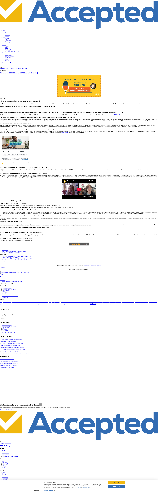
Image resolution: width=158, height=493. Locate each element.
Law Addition (5, 293)
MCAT (1, 274)
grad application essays (55, 302)
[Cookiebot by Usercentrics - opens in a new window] (36, 491)
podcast (4, 274)
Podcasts (6, 59)
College (6, 39)
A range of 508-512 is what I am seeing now (118, 114)
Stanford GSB (104, 304)
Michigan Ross (39, 304)
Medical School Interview (12, 304)
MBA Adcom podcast (108, 302)
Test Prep (7, 38)
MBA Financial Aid (125, 302)
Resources (4, 52)
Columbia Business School (23, 302)
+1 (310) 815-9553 (5, 441)
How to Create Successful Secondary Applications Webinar (14, 251)
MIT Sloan (43, 304)
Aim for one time (64, 132)
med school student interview (23, 304)
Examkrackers (5, 250)
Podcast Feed (2, 267)
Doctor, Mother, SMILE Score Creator (9, 257)
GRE (68, 302)
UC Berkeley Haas (109, 304)
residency (99, 304)
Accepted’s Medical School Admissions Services (11, 252)
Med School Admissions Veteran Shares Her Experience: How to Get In (16, 256)
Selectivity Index (8, 55)
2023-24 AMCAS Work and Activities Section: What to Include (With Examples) (17, 353)
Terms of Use (5, 478)
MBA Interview (131, 302)
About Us (7, 31)
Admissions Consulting (7, 288)
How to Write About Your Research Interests (9, 341)
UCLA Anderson (115, 304)
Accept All (116, 482)
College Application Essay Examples (7, 367)
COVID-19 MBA (31, 302)
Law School (7, 42)
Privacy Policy (5, 477)
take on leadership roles (98, 120)
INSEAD (80, 302)
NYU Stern (67, 304)
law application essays (94, 302)
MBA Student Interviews (140, 302)
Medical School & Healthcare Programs (12, 43)
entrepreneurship (45, 302)
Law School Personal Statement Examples (8, 365)
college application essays (13, 302)
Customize (115, 486)
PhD (83, 304)
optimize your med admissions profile (76, 304)
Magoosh (102, 302)
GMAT (50, 302)
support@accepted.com (6, 443)
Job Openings (5, 475)
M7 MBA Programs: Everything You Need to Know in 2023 (13, 349)
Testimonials (7, 35)
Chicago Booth (5, 302)
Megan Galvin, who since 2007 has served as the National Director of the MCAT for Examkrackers (26, 108)
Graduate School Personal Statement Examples (9, 363)
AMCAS (1, 302)
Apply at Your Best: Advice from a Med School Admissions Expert (15, 260)
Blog (3, 61)
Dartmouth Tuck (36, 302)
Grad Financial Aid (64, 302)
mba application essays (117, 302)
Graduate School (8, 40)
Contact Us (7, 36)
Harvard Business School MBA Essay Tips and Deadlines (12, 347)
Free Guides (7, 53)
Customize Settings (48, 490)
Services (4, 45)
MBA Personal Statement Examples (7, 359)
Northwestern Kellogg (61, 304)
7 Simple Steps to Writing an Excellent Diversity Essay (11, 339)
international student (86, 302)
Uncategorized (5, 297)
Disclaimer (4, 479)
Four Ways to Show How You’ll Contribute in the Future (12, 343)
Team (6, 32)
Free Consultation (6, 62)
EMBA (40, 302)
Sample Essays (8, 57)
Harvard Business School (74, 302)
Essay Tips (7, 58)
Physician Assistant (87, 304)
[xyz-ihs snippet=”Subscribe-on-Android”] (92, 265)
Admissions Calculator (9, 56)
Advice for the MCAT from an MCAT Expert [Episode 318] (12, 68)
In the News (7, 33)
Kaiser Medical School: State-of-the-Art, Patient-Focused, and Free (15, 259)
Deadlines (7, 60)
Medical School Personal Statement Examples (9, 361)
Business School (8, 41)
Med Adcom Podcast (152, 302)
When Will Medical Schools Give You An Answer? (11, 345)
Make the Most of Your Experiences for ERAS (10, 351)
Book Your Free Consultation (7, 409)
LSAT (100, 302)
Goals (3, 37)
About (3, 30)
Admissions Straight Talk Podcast (6, 272)
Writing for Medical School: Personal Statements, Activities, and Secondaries (17, 258)
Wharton (120, 304)
